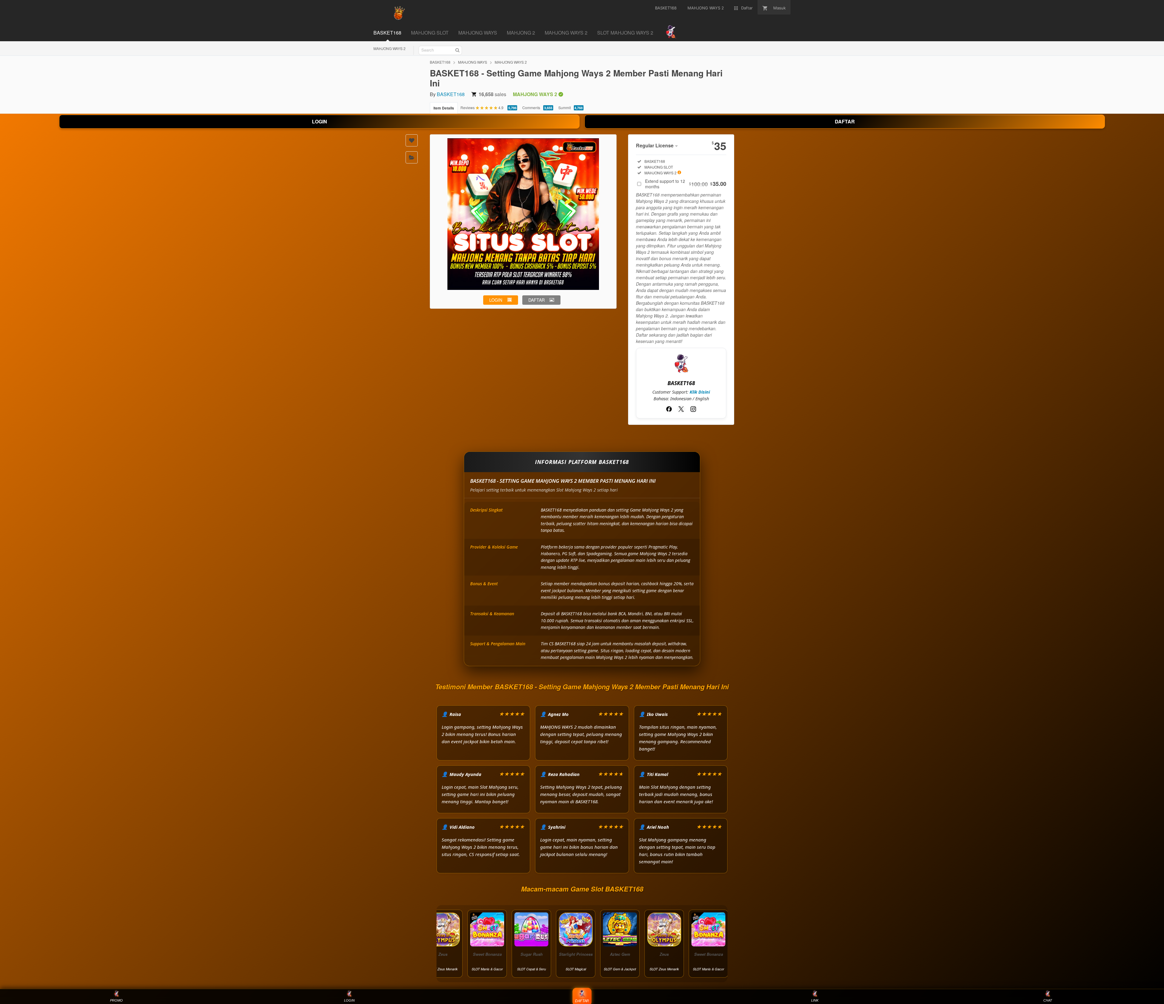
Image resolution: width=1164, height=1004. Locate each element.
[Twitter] (681, 409)
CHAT (1047, 1000)
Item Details (443, 108)
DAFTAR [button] (536, 300)
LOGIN (319, 121)
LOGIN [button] (495, 300)
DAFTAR (845, 121)
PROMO (116, 1000)
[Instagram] (693, 409)
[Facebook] (669, 409)
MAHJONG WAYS (472, 62)
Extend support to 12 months (685, 183)
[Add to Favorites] (412, 140)
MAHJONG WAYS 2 (389, 48)
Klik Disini (700, 392)
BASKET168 (440, 62)
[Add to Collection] (412, 157)
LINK (814, 1000)
